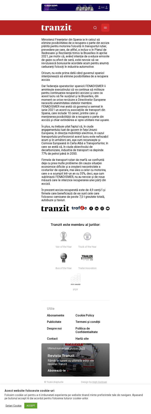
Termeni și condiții (88, 322)
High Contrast (99, 382)
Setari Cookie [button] (14, 405)
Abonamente (55, 315)
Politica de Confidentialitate (87, 330)
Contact (52, 338)
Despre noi (54, 328)
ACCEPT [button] (31, 405)
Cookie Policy (85, 315)
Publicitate (54, 322)
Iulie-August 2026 (75, 348)
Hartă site (82, 338)
